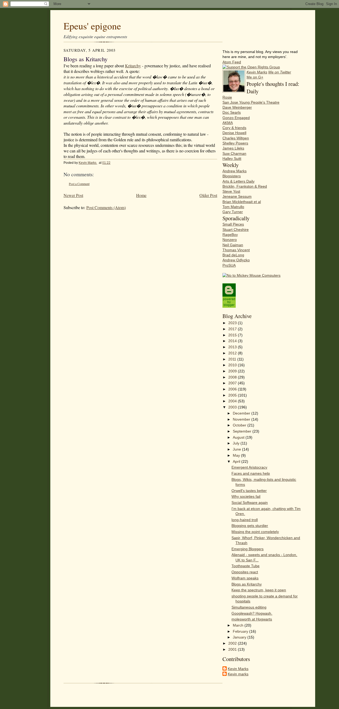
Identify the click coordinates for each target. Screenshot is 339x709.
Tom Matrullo (233, 207)
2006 (233, 389)
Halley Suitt (231, 159)
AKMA (227, 123)
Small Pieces (233, 224)
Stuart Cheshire (235, 230)
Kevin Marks (88, 163)
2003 (233, 407)
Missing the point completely (255, 532)
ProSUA (229, 265)
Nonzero (229, 240)
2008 (233, 377)
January (240, 637)
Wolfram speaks (244, 578)
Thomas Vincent (236, 250)
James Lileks (233, 148)
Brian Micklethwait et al (241, 202)
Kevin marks (238, 674)
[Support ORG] (251, 67)
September (242, 431)
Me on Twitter (279, 72)
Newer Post (73, 195)
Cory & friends (234, 128)
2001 (233, 649)
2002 (233, 643)
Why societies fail (245, 497)
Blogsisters (231, 176)
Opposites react (244, 572)
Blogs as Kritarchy (246, 584)
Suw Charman (234, 154)
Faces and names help (250, 473)
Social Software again (249, 503)
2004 (233, 401)
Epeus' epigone (92, 25)
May (237, 455)
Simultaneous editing (248, 607)
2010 (233, 365)
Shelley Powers (235, 143)
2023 (233, 323)
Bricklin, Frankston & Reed (244, 186)
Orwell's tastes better (249, 491)
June (237, 449)
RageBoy (230, 235)
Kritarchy (133, 65)
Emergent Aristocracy (249, 467)
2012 (233, 353)
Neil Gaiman (232, 245)
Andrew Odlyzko (236, 260)
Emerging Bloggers (247, 549)
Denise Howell (234, 133)
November (242, 419)
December (242, 413)
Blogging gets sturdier (249, 526)
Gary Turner (232, 212)
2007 (233, 383)
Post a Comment (79, 184)
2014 (233, 341)
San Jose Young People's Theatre (250, 102)
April (237, 462)
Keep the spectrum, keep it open (258, 590)
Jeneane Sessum (237, 197)
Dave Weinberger (237, 107)
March (238, 625)
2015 (233, 335)
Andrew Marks (234, 171)
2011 (232, 359)
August (239, 437)
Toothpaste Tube (245, 566)
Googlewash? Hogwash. (251, 613)
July (236, 443)
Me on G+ (255, 77)
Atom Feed (231, 62)
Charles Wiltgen (235, 138)
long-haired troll (244, 520)
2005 (233, 395)
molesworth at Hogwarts (251, 619)
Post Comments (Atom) (106, 207)
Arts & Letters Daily (238, 181)
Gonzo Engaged (236, 118)
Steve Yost (231, 191)
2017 (233, 329)
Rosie (227, 97)
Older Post (208, 195)
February (241, 631)
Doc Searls (231, 113)
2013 (233, 347)
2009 (233, 371)
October (240, 425)
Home (141, 195)
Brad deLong (233, 255)
